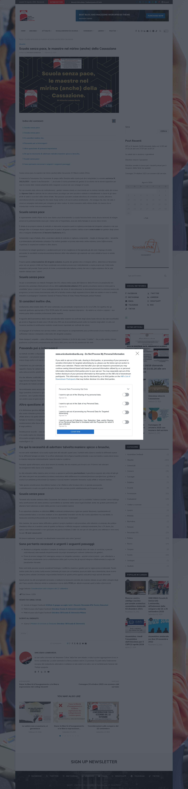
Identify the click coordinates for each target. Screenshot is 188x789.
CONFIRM (75, 432)
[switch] (125, 394)
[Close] (138, 354)
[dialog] (94, 394)
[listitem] (94, 389)
